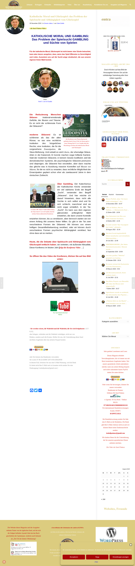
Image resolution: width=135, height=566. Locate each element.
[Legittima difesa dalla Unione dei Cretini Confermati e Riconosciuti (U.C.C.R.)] (133, 283)
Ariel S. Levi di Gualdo (45, 101)
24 (103, 490)
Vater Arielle (60, 23)
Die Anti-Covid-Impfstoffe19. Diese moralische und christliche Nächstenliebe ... (118, 236)
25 (107, 490)
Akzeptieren (74, 557)
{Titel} (96, 562)
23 (127, 487)
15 (124, 483)
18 (107, 487)
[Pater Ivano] (104, 86)
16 (127, 483)
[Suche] (130, 5)
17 (103, 487)
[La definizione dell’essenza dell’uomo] (1, 283)
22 (124, 487)
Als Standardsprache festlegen (112, 168)
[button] (131, 545)
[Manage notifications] (4, 562)
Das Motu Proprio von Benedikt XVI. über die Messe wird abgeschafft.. (117, 284)
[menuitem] (29, 5)
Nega (97, 557)
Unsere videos (48, 23)
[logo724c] (14, 5)
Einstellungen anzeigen (121, 557)
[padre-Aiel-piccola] (14, 24)
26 (111, 490)
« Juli (103, 499)
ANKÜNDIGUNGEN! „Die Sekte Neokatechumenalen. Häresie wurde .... (117, 247)
